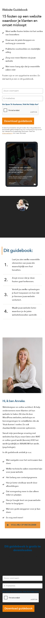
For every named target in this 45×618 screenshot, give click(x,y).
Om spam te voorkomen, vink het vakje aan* (20, 104)
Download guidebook (18, 121)
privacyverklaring (7, 133)
